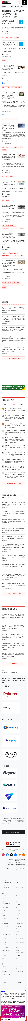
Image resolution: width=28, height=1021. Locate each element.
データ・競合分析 (6, 926)
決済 (3, 952)
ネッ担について (5, 887)
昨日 (5, 404)
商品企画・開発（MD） (20, 942)
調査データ (4, 971)
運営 (17, 934)
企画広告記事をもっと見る (14, 594)
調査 (3, 958)
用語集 (3, 670)
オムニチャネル (5, 947)
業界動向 (4, 955)
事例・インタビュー (19, 971)
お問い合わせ (8, 862)
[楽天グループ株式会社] (11, 694)
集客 (17, 901)
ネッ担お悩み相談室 (6, 882)
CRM (17, 918)
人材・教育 (4, 945)
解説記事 (4, 982)
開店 (17, 947)
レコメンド (4, 928)
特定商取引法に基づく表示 (20, 865)
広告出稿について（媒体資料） (20, 860)
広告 (3, 913)
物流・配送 (4, 942)
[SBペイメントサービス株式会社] (11, 708)
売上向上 (18, 915)
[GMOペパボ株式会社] (11, 754)
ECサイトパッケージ (6, 950)
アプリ (3, 915)
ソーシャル (18, 910)
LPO (3, 921)
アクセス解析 (18, 921)
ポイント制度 (18, 926)
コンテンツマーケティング (6, 904)
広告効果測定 (18, 931)
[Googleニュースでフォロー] (19, 854)
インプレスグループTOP (19, 868)
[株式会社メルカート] (9, 784)
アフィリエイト (5, 907)
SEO (17, 907)
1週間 (13, 404)
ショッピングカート (19, 950)
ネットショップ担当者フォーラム (6, 2)
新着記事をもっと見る (14, 358)
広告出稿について (19, 887)
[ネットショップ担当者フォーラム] (13, 845)
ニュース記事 (18, 982)
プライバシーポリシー (10, 864)
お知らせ (4, 968)
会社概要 (7, 868)
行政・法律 (18, 955)
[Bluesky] (15, 854)
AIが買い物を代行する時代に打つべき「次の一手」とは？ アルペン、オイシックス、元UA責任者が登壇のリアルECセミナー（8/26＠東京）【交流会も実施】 (13, 996)
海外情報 (17, 6)
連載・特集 (4, 6)
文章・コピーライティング (7, 934)
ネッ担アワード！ (19, 882)
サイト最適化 (5, 923)
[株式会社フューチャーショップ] (11, 727)
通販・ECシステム (19, 952)
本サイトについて (9, 859)
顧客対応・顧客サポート (20, 939)
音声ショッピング (19, 913)
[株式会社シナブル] (9, 808)
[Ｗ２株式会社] (9, 796)
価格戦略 (4, 939)
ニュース (4, 966)
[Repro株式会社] (9, 773)
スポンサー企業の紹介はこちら (13, 832)
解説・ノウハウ (19, 968)
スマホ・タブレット (19, 923)
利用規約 (18, 862)
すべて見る (14, 663)
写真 (17, 928)
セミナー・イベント (19, 966)
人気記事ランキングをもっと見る (14, 483)
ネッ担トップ (4, 669)
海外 (12, 6)
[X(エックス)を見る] (11, 854)
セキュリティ (18, 945)
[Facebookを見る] (7, 854)
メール (3, 910)
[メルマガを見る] (3, 854)
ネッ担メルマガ (5, 885)
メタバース (4, 901)
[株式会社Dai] (11, 741)
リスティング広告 (19, 904)
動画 (3, 931)
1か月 (21, 404)
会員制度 (4, 918)
